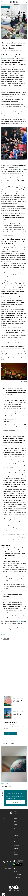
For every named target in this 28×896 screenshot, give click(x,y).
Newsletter (16, 845)
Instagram (18, 874)
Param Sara (4, 350)
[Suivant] (25, 741)
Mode (15, 818)
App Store (18, 861)
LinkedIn (18, 868)
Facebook (18, 877)
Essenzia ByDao (20, 621)
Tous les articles (23, 744)
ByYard (20, 169)
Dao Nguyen (18, 50)
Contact (16, 857)
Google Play (18, 864)
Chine (3, 634)
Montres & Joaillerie (16, 828)
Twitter (17, 871)
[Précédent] (21, 741)
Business (16, 821)
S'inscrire (10, 733)
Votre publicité (16, 853)
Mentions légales (16, 849)
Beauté (15, 824)
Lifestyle (16, 832)
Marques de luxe (16, 836)
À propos (15, 842)
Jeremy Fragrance (14, 282)
